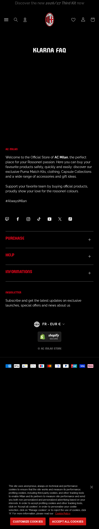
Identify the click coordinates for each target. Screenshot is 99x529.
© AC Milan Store (49, 348)
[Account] (83, 20)
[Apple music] (70, 219)
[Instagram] (28, 219)
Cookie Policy (62, 513)
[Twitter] (59, 219)
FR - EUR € (51, 324)
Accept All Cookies (67, 521)
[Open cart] (93, 20)
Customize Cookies (28, 521)
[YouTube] (49, 219)
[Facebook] (18, 219)
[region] (49, 504)
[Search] (16, 20)
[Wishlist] (73, 20)
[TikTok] (39, 219)
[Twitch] (7, 219)
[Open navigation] (6, 20)
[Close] (92, 487)
